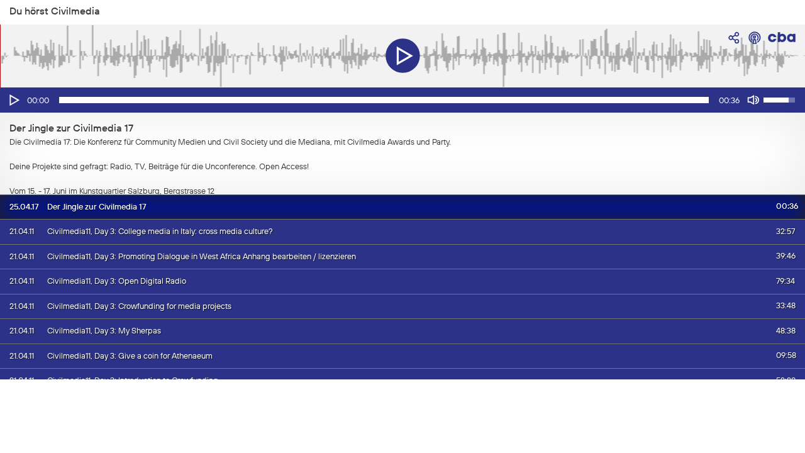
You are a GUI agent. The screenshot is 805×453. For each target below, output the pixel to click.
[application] (402, 100)
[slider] (384, 100)
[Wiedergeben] (13, 100)
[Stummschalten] (753, 100)
